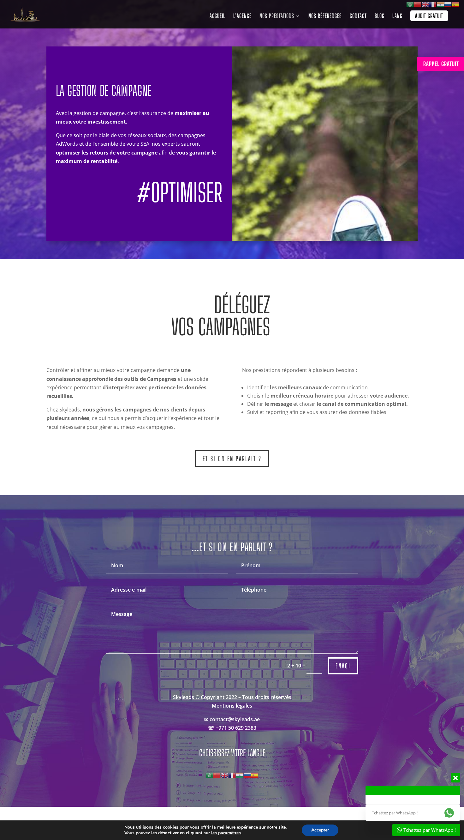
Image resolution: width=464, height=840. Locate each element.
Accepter (320, 830)
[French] (232, 774)
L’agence (242, 16)
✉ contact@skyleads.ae (232, 719)
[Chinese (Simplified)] (217, 774)
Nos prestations (276, 16)
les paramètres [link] (226, 833)
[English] (224, 774)
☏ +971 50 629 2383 (232, 727)
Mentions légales (232, 705)
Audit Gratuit (429, 15)
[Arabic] (209, 774)
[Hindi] (239, 774)
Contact (358, 16)
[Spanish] (255, 774)
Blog (379, 16)
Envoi (343, 666)
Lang (397, 16)
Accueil (217, 16)
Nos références (325, 16)
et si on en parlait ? (232, 458)
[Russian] (247, 774)
